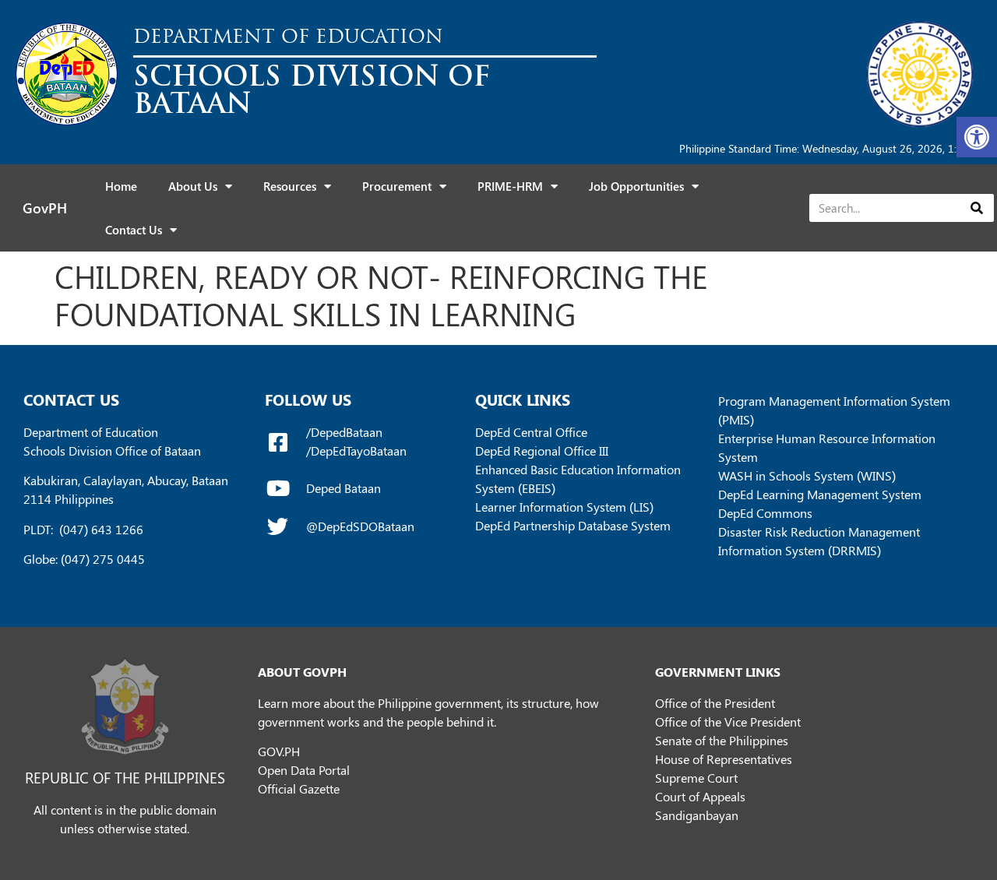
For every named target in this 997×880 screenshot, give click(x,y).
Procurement (397, 186)
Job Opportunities (636, 186)
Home (121, 186)
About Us (192, 186)
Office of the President (715, 703)
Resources (289, 186)
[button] (976, 137)
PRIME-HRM (510, 186)
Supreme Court (696, 777)
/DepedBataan (344, 432)
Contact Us (133, 230)
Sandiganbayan (696, 815)
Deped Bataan (343, 488)
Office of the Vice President (728, 721)
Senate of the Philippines (721, 740)
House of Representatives (723, 759)
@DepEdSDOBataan (360, 526)
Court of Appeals (700, 796)
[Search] (977, 208)
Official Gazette (299, 788)
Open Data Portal (304, 770)
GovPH (45, 208)
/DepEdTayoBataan (356, 450)
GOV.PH (279, 751)
